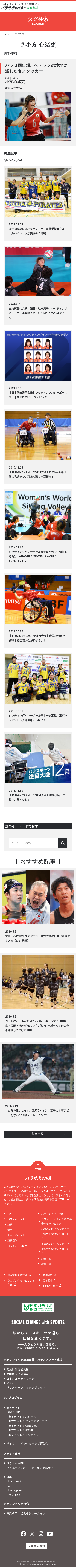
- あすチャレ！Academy (22, 1425)
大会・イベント (16, 1235)
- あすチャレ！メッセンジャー (26, 1435)
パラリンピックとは (52, 1213)
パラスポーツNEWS (18, 1246)
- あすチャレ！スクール (21, 1416)
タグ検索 (19, 34)
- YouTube (14, 1495)
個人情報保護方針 (17, 1275)
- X (8, 1485)
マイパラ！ (14, 1383)
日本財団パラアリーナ (21, 1378)
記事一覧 (46, 1258)
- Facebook (14, 1481)
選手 (9, 1229)
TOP (9, 1213)
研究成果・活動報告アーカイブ (26, 1513)
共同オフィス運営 (18, 1374)
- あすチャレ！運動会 (20, 1430)
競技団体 (12, 1240)
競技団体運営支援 (18, 1369)
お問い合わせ (50, 1285)
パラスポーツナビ (17, 1219)
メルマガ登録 (36, 1546)
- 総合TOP (13, 1412)
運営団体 (48, 1280)
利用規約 (48, 1275)
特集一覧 (46, 1264)
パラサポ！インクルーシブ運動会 (28, 1443)
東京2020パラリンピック (55, 1243)
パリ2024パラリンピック (55, 1228)
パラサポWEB (15, 1463)
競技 (9, 1224)
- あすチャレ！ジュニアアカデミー (28, 1421)
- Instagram (15, 1490)
